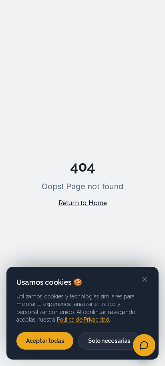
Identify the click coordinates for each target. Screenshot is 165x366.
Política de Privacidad (83, 319)
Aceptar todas (45, 341)
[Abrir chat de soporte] (144, 345)
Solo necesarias (109, 341)
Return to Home (82, 203)
